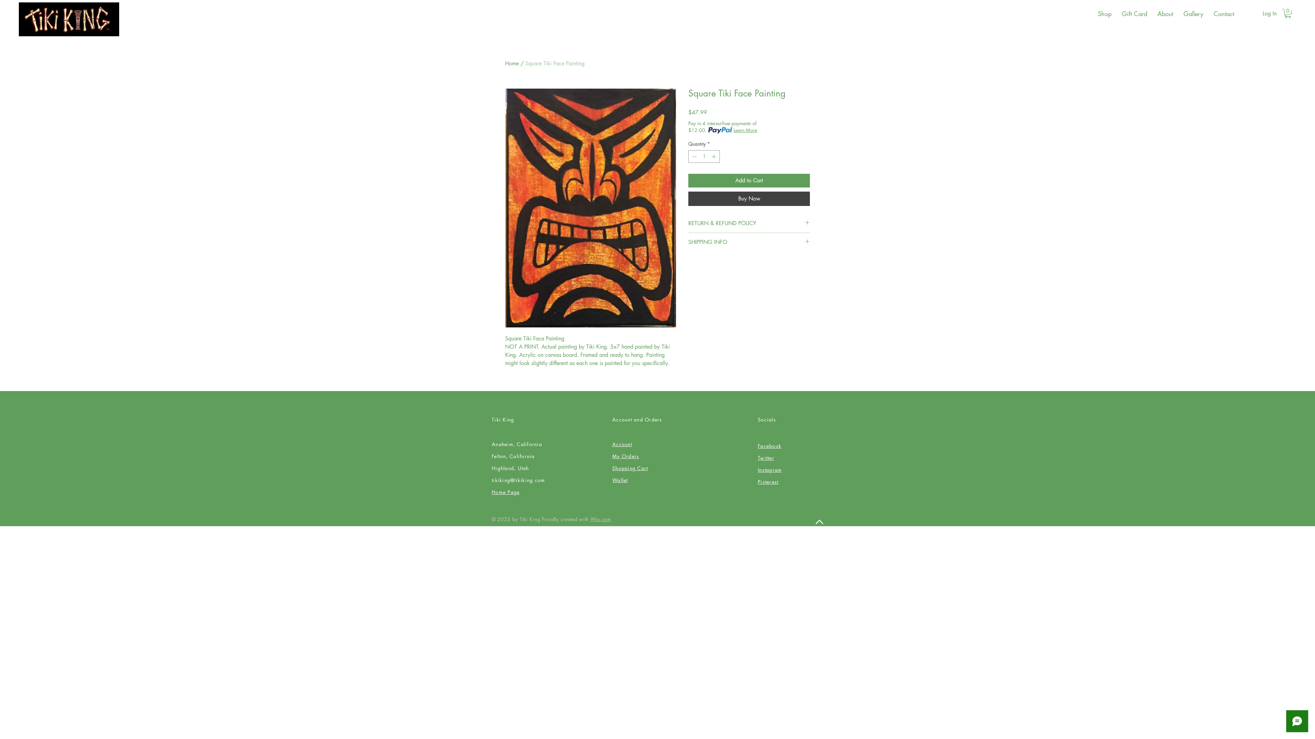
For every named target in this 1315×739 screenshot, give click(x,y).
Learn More (745, 130)
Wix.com (600, 519)
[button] (1287, 13)
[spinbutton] (704, 157)
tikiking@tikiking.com (518, 480)
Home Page (505, 492)
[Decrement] (693, 157)
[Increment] (714, 157)
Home (512, 63)
